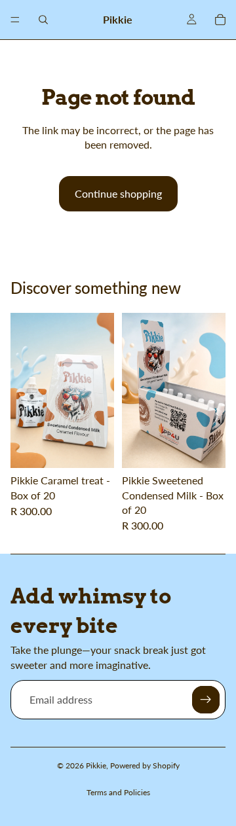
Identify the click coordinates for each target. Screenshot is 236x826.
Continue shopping (118, 193)
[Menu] (15, 20)
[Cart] (220, 19)
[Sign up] (206, 699)
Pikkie (96, 765)
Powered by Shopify (145, 765)
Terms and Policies (118, 792)
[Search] (43, 19)
